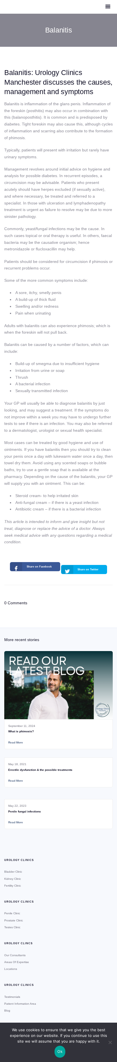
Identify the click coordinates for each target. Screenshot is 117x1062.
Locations (10, 968)
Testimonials (12, 996)
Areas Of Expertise (16, 962)
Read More (15, 742)
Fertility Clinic (12, 885)
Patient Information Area (20, 1003)
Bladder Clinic (13, 871)
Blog (7, 1010)
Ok (59, 1051)
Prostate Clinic (13, 920)
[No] (110, 1042)
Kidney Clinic (12, 878)
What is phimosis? (21, 731)
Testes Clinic (12, 927)
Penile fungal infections (24, 811)
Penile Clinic (12, 913)
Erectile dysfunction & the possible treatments (40, 769)
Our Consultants (15, 955)
